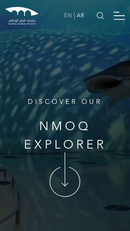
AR (81, 16)
